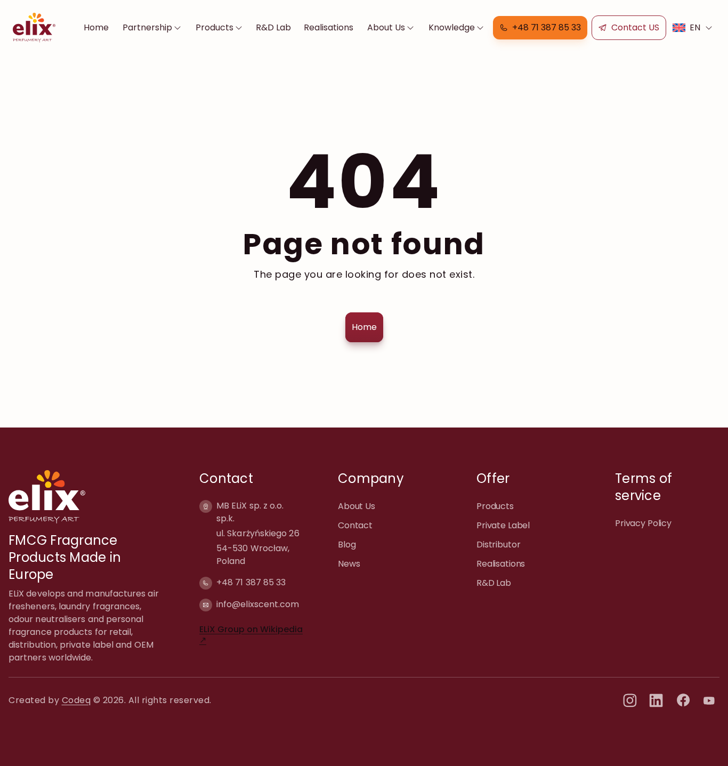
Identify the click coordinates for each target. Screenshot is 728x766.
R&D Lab (273, 27)
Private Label (503, 525)
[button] (540, 27)
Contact (355, 525)
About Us (386, 27)
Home (96, 27)
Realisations (328, 27)
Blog (346, 544)
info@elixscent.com (257, 604)
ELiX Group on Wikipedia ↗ (251, 634)
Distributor (498, 544)
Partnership (147, 27)
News (349, 564)
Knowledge (451, 27)
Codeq (76, 700)
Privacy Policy (643, 523)
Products (214, 27)
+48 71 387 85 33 (251, 582)
